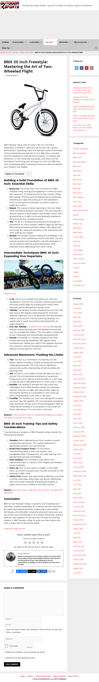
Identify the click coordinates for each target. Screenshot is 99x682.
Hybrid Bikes (63, 42)
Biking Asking (78, 219)
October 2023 (78, 441)
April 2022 (77, 493)
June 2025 (77, 361)
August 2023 (78, 449)
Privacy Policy (73, 676)
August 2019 (78, 568)
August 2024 (78, 401)
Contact (30, 676)
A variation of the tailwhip (38, 327)
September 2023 (79, 445)
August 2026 (78, 304)
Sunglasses (77, 281)
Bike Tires (77, 202)
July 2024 (77, 405)
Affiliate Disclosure (43, 676)
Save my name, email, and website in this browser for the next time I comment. (34, 630)
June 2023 (77, 458)
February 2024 (79, 427)
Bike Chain (77, 158)
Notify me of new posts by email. (20, 658)
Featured (76, 241)
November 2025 (79, 344)
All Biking (5, 42)
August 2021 (78, 529)
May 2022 (77, 489)
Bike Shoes (77, 193)
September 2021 (79, 524)
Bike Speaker (78, 197)
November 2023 (79, 436)
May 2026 (77, 317)
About (23, 676)
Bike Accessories (80, 42)
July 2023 (77, 454)
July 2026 (77, 308)
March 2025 (78, 374)
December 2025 (79, 339)
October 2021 (78, 520)
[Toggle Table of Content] (27, 174)
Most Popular (78, 259)
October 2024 (78, 392)
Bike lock (76, 175)
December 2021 (79, 511)
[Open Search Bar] (96, 48)
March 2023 (78, 463)
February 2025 (79, 379)
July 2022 (77, 480)
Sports (75, 277)
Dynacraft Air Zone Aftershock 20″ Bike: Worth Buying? (84, 99)
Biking (22, 52)
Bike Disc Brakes (79, 162)
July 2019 (77, 573)
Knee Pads (77, 254)
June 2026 (77, 313)
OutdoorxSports (5, 52)
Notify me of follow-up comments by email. (25, 652)
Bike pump (77, 180)
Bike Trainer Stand (80, 210)
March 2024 (78, 423)
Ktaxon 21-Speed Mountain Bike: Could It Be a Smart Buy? (84, 118)
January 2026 (78, 335)
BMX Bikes (49, 42)
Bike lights (77, 171)
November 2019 (79, 555)
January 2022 (78, 507)
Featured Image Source (14, 528)
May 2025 (77, 366)
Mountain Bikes (18, 42)
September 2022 (79, 476)
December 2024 (79, 383)
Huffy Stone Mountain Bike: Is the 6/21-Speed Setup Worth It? (82, 127)
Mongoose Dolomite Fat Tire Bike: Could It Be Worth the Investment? (82, 90)
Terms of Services (59, 676)
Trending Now (78, 285)
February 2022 (78, 502)
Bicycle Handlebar (80, 149)
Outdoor (16, 52)
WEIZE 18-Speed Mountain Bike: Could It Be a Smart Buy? (84, 109)
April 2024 (77, 418)
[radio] (25, 543)
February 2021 (78, 546)
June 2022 (77, 485)
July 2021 (77, 533)
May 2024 (77, 414)
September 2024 (79, 397)
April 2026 (77, 322)
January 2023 (78, 467)
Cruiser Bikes (34, 42)
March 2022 (77, 498)
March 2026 (78, 326)
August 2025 (78, 352)
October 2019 (78, 559)
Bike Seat (77, 188)
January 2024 (78, 432)
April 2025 (77, 370)
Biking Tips (6, 48)
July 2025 (77, 357)
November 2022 (79, 471)
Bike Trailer (77, 206)
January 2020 (78, 551)
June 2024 (77, 410)
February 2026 (79, 330)
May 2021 (77, 537)
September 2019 (79, 564)
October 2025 (78, 348)
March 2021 (77, 542)
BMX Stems (77, 232)
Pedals (75, 272)
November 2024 (79, 388)
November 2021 (79, 515)
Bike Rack (77, 184)
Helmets (76, 246)
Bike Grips (77, 166)
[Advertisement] (49, 24)
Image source (10, 293)
